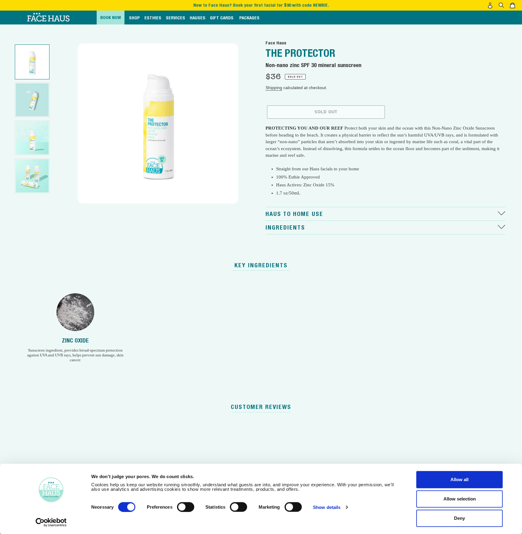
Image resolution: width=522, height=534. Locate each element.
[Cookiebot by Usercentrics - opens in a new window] (51, 522)
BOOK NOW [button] (110, 17)
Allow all (459, 479)
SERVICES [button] (175, 17)
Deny (459, 518)
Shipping (274, 87)
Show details (326, 507)
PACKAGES (249, 17)
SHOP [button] (134, 17)
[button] (491, 5)
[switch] (185, 507)
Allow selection (459, 498)
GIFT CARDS (222, 17)
